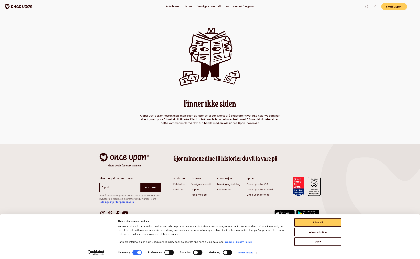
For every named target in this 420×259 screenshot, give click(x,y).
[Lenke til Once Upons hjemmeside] (18, 6)
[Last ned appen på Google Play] (308, 214)
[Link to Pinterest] (110, 214)
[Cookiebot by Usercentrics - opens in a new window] (96, 252)
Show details (245, 252)
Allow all (318, 222)
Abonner (150, 187)
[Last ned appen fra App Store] (284, 214)
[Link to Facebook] (118, 214)
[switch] (169, 252)
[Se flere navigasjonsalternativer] (413, 6)
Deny (318, 241)
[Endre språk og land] (366, 6)
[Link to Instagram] (102, 214)
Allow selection (318, 232)
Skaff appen (394, 7)
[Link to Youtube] (125, 214)
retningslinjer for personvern (116, 202)
